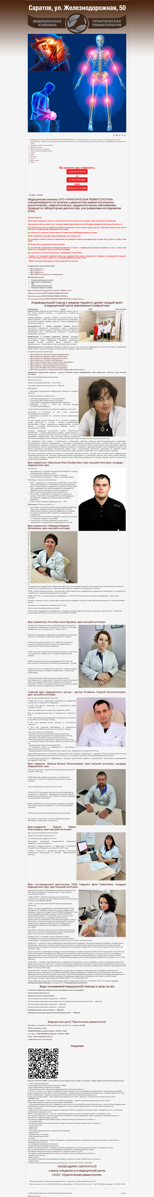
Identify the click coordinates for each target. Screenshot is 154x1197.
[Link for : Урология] (77, 83)
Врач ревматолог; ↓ (37, 269)
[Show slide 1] (114, 135)
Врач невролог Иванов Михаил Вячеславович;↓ (48, 364)
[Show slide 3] (119, 135)
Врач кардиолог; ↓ (37, 272)
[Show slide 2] (117, 135)
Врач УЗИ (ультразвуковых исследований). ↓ (47, 274)
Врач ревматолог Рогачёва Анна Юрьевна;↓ (46, 360)
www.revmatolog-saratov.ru (43, 1036)
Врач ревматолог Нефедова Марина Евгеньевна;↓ (49, 358)
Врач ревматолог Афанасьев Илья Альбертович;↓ (49, 356)
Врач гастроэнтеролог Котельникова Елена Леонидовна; (51, 362)
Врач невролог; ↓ (36, 270)
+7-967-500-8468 (77, 180)
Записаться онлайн (77, 188)
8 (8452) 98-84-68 (77, 171)
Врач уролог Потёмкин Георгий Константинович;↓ (49, 367)
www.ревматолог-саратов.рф (40, 1039)
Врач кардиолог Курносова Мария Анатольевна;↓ (49, 366)
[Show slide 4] (122, 135)
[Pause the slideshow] (120, 83)
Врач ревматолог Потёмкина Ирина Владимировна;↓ (50, 354)
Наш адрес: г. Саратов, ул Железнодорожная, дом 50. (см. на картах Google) (56, 1025)
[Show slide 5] (125, 135)
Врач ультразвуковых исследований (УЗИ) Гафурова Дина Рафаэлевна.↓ (57, 369)
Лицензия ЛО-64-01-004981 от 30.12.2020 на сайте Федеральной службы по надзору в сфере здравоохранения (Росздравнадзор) (76, 1081)
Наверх (123, 1193)
